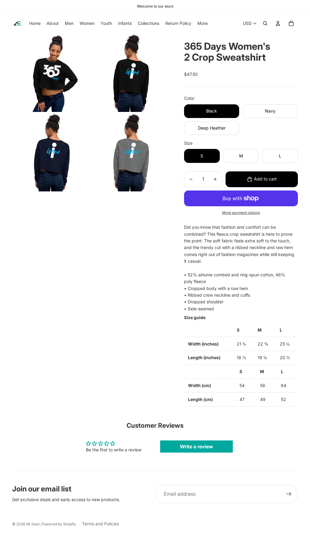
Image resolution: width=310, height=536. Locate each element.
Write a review (196, 446)
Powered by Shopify (58, 524)
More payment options (241, 213)
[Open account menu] (278, 23)
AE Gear (33, 524)
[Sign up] (288, 494)
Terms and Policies (100, 523)
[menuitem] (202, 23)
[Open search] (265, 23)
